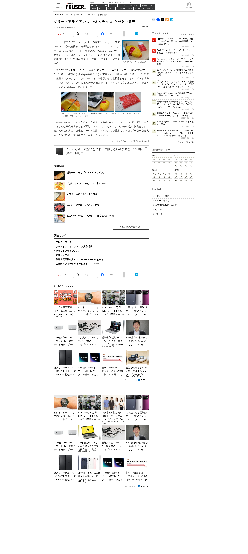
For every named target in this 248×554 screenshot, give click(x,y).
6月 (164, 159)
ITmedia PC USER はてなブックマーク (171, 19)
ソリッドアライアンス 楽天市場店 (74, 246)
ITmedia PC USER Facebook (158, 19)
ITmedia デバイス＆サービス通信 (154, 19)
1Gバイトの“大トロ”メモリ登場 (83, 205)
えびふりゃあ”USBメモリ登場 (82, 194)
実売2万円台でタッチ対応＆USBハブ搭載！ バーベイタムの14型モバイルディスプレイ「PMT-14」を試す (175, 104)
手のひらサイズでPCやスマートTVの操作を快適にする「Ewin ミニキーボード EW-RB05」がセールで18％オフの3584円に (175, 84)
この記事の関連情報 (129, 227)
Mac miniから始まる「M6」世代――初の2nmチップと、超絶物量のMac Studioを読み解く (175, 61)
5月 (169, 159)
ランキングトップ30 (186, 142)
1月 (169, 163)
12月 (176, 159)
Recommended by (131, 380)
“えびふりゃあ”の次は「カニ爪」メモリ (87, 183)
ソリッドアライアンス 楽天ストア (96, 55)
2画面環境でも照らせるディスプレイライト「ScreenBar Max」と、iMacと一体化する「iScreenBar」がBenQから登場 (175, 133)
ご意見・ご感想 (162, 196)
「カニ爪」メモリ (119, 70)
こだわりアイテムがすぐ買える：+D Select (77, 263)
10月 (186, 159)
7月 (159, 159)
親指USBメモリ (139, 70)
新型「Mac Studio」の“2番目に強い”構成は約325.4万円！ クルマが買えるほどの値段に (175, 72)
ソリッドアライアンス (67, 251)
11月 (181, 159)
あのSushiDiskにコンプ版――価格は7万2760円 (90, 215)
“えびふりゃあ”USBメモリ (92, 70)
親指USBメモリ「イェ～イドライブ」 (86, 172)
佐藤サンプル (62, 255)
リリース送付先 (162, 201)
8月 (154, 159)
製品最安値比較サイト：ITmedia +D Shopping (79, 259)
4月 (154, 163)
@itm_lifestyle (162, 19)
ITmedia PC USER (60, 15)
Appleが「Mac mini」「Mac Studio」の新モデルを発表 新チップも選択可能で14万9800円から (175, 41)
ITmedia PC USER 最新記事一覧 (167, 19)
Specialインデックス (164, 209)
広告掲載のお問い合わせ (166, 205)
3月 (159, 163)
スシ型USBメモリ (65, 70)
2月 (164, 163)
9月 (191, 159)
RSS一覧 (158, 214)
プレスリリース (64, 242)
